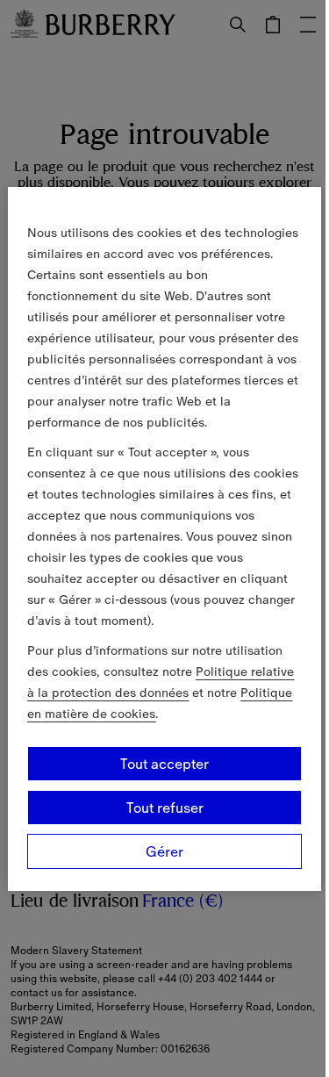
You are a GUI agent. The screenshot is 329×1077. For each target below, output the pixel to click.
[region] (164, 539)
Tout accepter (164, 763)
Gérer (164, 851)
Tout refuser (165, 807)
